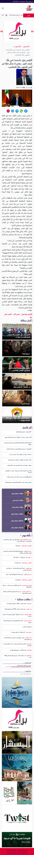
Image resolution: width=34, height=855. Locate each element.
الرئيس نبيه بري (26, 314)
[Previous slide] (32, 31)
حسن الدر (16, 314)
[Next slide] (1, 31)
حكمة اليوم (28, 671)
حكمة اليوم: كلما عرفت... (25, 674)
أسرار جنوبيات (28, 662)
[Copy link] (8, 111)
